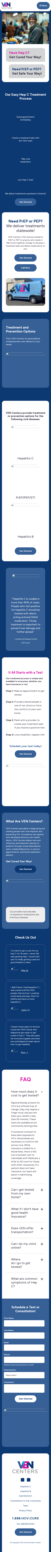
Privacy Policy (25, 1510)
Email (6, 1342)
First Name (9, 1318)
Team (25, 1505)
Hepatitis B (25, 1491)
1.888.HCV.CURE (25, 1518)
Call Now (25, 268)
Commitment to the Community (25, 1501)
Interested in (10, 1370)
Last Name (8, 1330)
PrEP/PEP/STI (25, 1496)
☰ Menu (43, 5)
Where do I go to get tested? (20, 1263)
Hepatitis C (25, 1486)
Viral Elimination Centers (32, 1542)
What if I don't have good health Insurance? (25, 1212)
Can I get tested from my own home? (22, 1193)
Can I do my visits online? (23, 1245)
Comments (9, 1382)
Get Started (25, 202)
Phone (7, 1355)
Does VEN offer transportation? (22, 1230)
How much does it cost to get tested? (25, 1093)
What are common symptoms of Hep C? (24, 1282)
